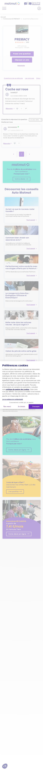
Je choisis (21, 406)
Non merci (7, 406)
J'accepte (36, 406)
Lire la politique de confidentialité (12, 399)
